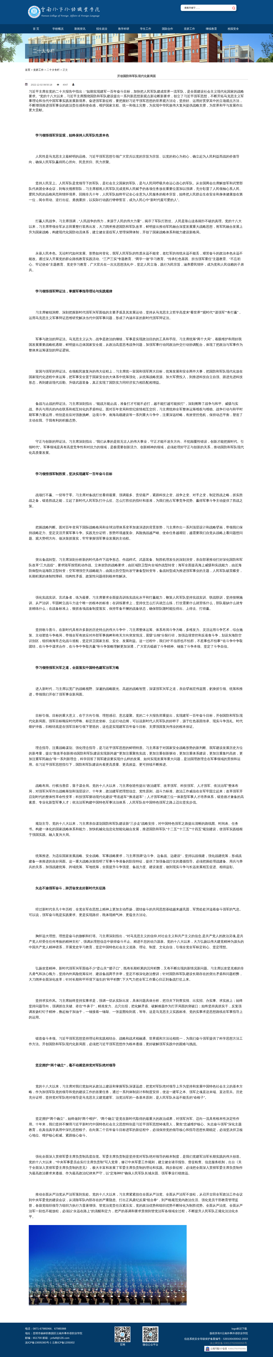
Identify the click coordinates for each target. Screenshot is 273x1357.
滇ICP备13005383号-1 (38, 1342)
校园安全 (233, 28)
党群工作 (189, 28)
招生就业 (101, 28)
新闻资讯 (79, 28)
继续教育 (211, 28)
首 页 (36, 28)
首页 (27, 69)
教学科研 (123, 28)
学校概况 (58, 28)
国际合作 (167, 28)
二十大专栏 (53, 69)
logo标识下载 (239, 1328)
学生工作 (145, 28)
